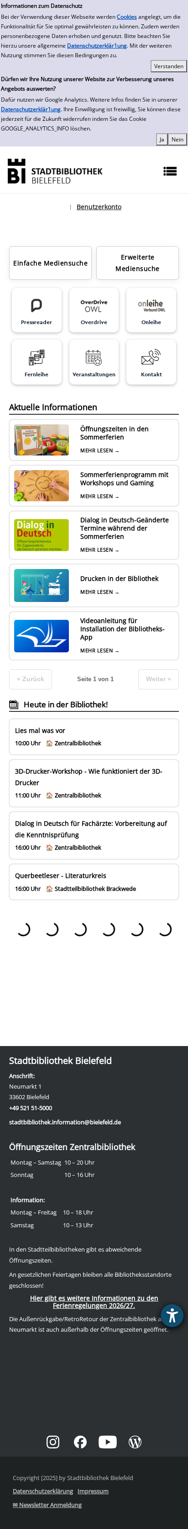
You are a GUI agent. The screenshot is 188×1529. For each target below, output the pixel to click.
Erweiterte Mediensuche (137, 263)
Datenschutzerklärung (43, 1491)
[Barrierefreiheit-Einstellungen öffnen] (172, 1315)
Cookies (127, 16)
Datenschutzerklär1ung (97, 45)
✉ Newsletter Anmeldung (47, 1505)
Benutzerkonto (99, 206)
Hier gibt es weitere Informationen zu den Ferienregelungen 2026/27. (94, 1302)
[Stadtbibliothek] (55, 170)
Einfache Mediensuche (50, 263)
